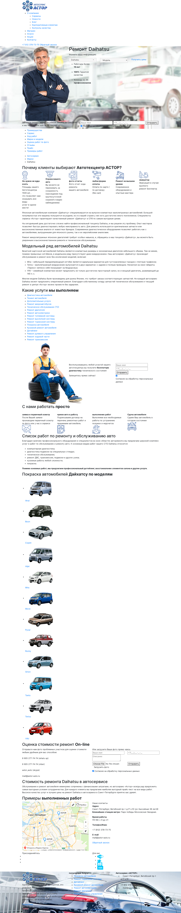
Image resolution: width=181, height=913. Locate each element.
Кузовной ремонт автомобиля (88, 885)
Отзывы (31, 145)
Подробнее (28, 904)
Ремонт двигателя (82, 891)
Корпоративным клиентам (45, 25)
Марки (30, 159)
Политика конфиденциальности (107, 909)
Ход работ (32, 136)
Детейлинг (79, 882)
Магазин (31, 31)
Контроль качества (41, 28)
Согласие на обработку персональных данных (105, 126)
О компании (33, 13)
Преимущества (34, 130)
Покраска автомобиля (85, 876)
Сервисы (36, 16)
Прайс (30, 148)
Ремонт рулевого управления (88, 894)
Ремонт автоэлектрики (85, 888)
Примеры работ (35, 151)
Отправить (152, 122)
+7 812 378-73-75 (31, 44)
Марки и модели (35, 139)
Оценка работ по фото (38, 142)
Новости (36, 19)
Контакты (31, 39)
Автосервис (33, 156)
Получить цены (138, 59)
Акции (30, 37)
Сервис (30, 133)
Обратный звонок (48, 44)
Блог (34, 22)
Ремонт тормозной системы (88, 879)
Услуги (30, 34)
